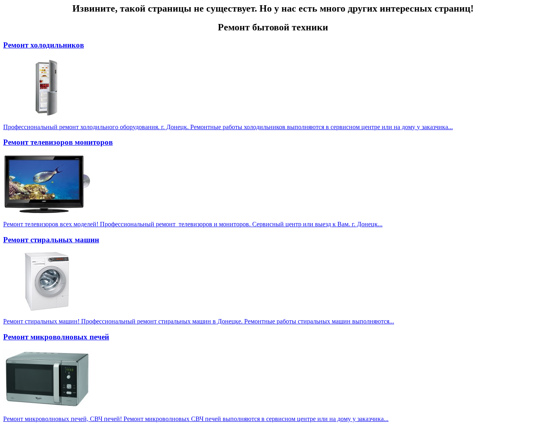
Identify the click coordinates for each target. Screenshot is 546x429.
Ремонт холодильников (43, 45)
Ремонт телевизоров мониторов (58, 142)
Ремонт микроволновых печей (56, 337)
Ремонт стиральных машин (51, 239)
